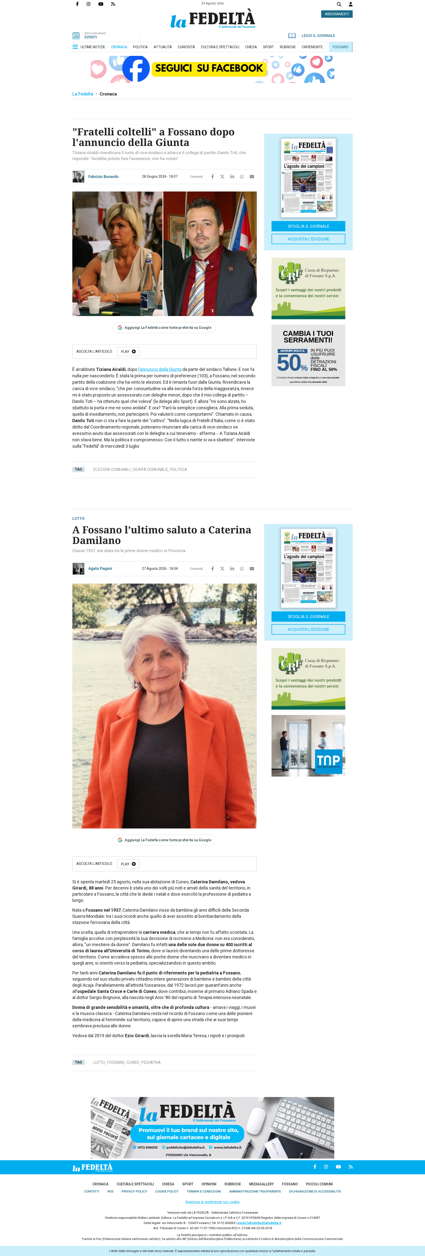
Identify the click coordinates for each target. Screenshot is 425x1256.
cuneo (133, 1062)
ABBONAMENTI (337, 14)
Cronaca (108, 93)
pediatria (151, 1062)
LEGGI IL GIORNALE (318, 35)
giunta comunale (150, 469)
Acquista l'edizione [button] (308, 239)
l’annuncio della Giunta (160, 369)
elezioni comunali (112, 469)
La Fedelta (82, 93)
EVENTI (91, 37)
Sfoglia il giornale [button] (308, 226)
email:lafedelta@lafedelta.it (259, 1223)
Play (125, 352)
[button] (351, 4)
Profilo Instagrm (92, 4)
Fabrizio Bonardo (103, 176)
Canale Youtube (104, 4)
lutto (99, 1062)
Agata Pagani (100, 568)
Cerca (339, 5)
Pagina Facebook (81, 4)
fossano (116, 1062)
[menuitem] (93, 47)
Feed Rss (117, 4)
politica (178, 469)
